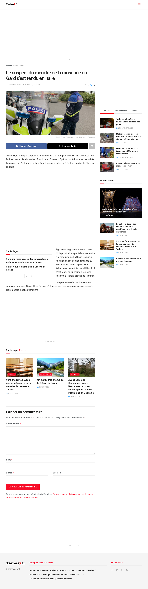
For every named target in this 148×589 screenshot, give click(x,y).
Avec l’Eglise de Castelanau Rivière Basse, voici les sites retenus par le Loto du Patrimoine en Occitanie (81, 386)
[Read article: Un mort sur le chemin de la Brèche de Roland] (50, 367)
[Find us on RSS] (127, 570)
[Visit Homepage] (11, 4)
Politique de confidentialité (55, 574)
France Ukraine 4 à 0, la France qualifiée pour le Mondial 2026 (127, 151)
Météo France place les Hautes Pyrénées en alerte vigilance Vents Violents (128, 136)
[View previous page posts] (26, 276)
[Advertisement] (74, 33)
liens (73, 570)
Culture (75, 374)
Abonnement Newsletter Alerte (43, 570)
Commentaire (13, 423)
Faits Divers (19, 66)
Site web (57, 473)
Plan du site (34, 574)
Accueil (9, 66)
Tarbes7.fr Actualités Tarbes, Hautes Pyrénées (50, 579)
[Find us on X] (116, 570)
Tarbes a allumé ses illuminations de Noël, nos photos (128, 121)
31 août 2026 (12, 394)
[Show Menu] (139, 4)
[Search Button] (133, 4)
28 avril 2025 (11, 85)
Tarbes (36, 85)
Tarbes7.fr (75, 574)
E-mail (10, 472)
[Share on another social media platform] (92, 146)
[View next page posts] (32, 276)
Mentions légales (86, 570)
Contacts (64, 570)
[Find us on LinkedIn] (122, 570)
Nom (9, 459)
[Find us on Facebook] (112, 570)
